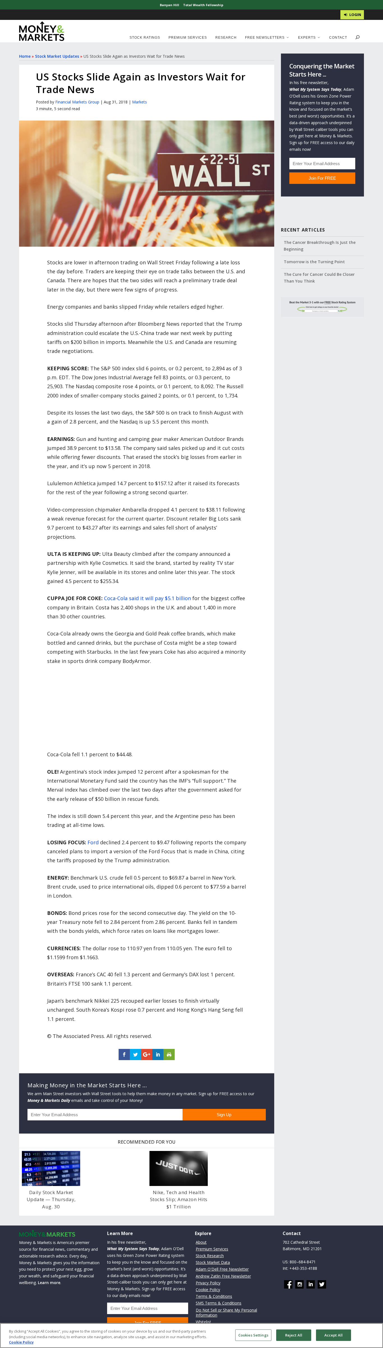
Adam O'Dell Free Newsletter (222, 1269)
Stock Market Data (213, 1262)
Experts (307, 38)
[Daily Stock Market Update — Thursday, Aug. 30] (51, 1168)
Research (226, 38)
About (201, 1242)
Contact (338, 38)
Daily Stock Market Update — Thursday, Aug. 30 (51, 1199)
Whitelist (203, 1321)
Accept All (333, 1334)
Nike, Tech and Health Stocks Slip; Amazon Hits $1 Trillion (178, 1199)
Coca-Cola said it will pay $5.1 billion (147, 598)
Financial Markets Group (77, 102)
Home (25, 56)
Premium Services (188, 38)
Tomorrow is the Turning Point (314, 261)
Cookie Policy (208, 1289)
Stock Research (210, 1255)
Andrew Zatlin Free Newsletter (223, 1276)
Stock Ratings (145, 38)
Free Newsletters (265, 38)
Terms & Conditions (214, 1296)
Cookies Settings (253, 1334)
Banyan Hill (169, 5)
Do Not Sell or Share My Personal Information (226, 1312)
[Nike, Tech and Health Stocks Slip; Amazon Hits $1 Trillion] (178, 1168)
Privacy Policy (208, 1282)
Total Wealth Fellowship (203, 5)
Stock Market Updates (57, 56)
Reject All (293, 1334)
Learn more (49, 1282)
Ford (93, 842)
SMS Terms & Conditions (218, 1303)
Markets (139, 102)
